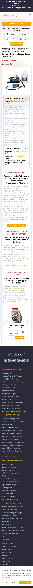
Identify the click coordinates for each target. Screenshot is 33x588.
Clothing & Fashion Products (11, 385)
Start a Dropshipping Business (12, 507)
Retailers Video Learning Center (12, 527)
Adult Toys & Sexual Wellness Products (14, 411)
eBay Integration (7, 476)
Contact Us (5, 555)
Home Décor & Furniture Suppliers (13, 422)
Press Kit (4, 564)
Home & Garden (20, 152)
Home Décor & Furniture (9, 379)
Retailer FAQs (6, 521)
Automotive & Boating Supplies (12, 402)
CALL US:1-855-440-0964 (10, 8)
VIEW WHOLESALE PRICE (9, 60)
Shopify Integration (8, 464)
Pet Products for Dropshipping (12, 382)
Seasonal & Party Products (10, 405)
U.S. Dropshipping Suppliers (11, 419)
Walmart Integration (8, 467)
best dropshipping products (15, 288)
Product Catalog (7, 373)
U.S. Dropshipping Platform (10, 546)
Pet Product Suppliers (8, 424)
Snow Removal (18, 156)
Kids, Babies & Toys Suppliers (11, 430)
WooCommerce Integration (10, 482)
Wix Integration (6, 488)
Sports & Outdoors (7, 400)
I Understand (25, 582)
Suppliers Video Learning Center (12, 530)
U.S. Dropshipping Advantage (11, 513)
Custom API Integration (9, 499)
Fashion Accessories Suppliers (11, 433)
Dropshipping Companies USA (11, 533)
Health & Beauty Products (10, 397)
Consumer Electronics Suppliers (12, 436)
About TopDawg (7, 543)
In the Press (5, 561)
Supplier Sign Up (7, 552)
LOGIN (29, 8)
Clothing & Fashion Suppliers (11, 427)
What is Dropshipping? (9, 510)
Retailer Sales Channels (9, 516)
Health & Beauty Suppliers (10, 439)
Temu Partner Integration (10, 479)
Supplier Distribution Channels (12, 518)
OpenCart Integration (8, 496)
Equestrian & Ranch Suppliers (11, 451)
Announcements (7, 558)
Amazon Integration (8, 470)
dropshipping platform (11, 193)
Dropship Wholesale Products (11, 376)
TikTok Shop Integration (10, 473)
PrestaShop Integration (9, 494)
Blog (3, 536)
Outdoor (14, 154)
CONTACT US (22, 8)
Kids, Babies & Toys (8, 388)
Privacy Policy (6, 577)
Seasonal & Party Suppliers (10, 448)
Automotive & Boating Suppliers (12, 445)
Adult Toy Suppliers (8, 454)
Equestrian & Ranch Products (11, 408)
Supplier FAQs (6, 524)
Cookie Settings (9, 582)
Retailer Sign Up (7, 549)
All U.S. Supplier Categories (10, 457)
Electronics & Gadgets (8, 394)
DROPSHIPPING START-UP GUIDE (16, 266)
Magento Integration (8, 491)
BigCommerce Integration (10, 485)
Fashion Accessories (8, 391)
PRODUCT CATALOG (16, 24)
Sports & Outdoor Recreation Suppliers (14, 442)
